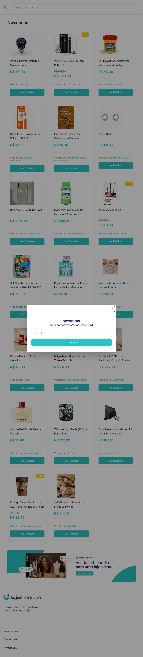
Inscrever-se (71, 342)
